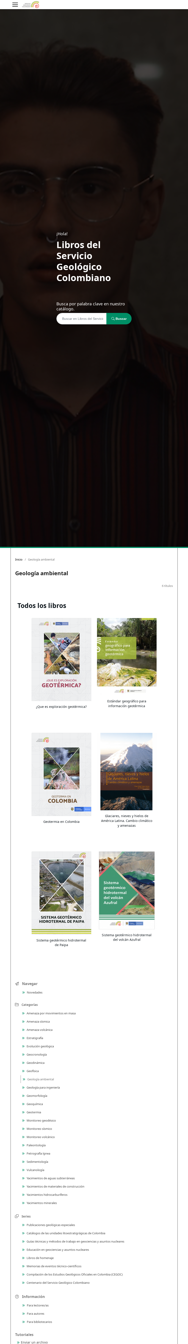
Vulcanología (35, 1170)
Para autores (35, 1313)
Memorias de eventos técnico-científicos (53, 1266)
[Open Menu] (15, 4)
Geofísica (32, 1071)
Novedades (34, 992)
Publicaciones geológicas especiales (50, 1225)
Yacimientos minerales (41, 1203)
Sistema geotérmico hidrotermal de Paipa (61, 942)
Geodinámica (35, 1063)
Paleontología (36, 1145)
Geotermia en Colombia (61, 821)
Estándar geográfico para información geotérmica (126, 703)
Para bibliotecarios (39, 1322)
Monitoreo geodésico (41, 1120)
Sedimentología (37, 1162)
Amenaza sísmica (38, 1021)
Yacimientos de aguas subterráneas (50, 1178)
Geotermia (33, 1112)
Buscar (121, 318)
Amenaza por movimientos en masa (51, 1013)
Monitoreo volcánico (40, 1137)
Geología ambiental (40, 1079)
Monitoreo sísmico (39, 1129)
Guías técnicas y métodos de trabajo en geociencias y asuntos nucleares (75, 1241)
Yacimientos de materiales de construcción (55, 1186)
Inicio (18, 559)
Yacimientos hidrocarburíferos (46, 1195)
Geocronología (36, 1054)
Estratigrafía (34, 1038)
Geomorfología (36, 1096)
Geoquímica (34, 1104)
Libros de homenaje (40, 1258)
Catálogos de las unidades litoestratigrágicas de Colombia (65, 1233)
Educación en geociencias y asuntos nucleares (57, 1250)
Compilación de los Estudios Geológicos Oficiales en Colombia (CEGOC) (74, 1274)
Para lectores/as (37, 1305)
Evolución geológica (40, 1046)
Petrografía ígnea (38, 1153)
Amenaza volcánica (39, 1030)
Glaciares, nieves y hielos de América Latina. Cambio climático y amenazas (126, 820)
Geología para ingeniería (43, 1087)
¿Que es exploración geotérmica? (61, 706)
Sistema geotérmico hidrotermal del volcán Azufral (127, 937)
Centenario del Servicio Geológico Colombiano (58, 1283)
